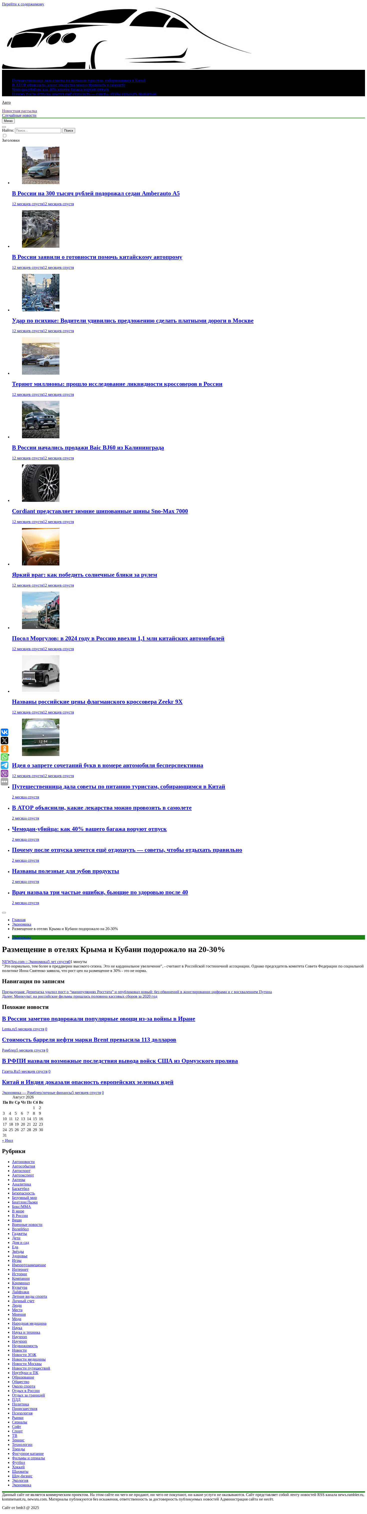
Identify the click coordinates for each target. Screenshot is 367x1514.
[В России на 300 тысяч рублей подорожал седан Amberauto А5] (40, 183)
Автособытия (23, 1166)
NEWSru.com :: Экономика (25, 962)
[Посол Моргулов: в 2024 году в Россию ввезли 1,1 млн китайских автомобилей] (40, 628)
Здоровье (19, 1256)
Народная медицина (29, 1323)
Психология (22, 1413)
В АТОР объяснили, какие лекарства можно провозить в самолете (68, 85)
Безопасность (23, 1193)
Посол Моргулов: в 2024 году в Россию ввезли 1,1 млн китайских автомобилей (118, 638)
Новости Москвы (27, 1364)
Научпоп (19, 1337)
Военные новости (27, 1224)
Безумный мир (24, 1197)
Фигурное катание (28, 1453)
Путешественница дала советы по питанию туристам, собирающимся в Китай (79, 80)
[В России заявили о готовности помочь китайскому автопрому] (40, 246)
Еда (15, 1247)
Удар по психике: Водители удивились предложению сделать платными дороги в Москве (133, 320)
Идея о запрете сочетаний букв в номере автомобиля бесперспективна (107, 765)
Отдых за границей (28, 1395)
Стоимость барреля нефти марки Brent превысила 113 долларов (89, 1039)
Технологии (22, 1444)
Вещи (17, 1220)
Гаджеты (19, 1233)
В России (20, 1215)
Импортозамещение (29, 1265)
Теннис (18, 1440)
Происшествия (24, 1408)
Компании (21, 1278)
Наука (17, 1328)
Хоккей (18, 1467)
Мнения (19, 1314)
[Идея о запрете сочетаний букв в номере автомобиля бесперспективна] (40, 755)
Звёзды (18, 1251)
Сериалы (19, 1422)
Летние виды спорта (29, 1296)
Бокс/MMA (21, 1206)
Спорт (17, 1431)
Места (17, 1310)
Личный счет (23, 1301)
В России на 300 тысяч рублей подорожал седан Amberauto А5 (96, 193)
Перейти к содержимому (23, 4)
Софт (16, 1426)
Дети (16, 1238)
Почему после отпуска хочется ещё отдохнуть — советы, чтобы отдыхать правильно (84, 94)
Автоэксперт (23, 1175)
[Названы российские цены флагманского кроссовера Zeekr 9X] (40, 691)
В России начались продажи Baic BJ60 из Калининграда (88, 447)
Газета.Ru (10, 1071)
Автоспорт (21, 1171)
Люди (17, 1305)
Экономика (21, 937)
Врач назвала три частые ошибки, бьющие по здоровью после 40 (100, 892)
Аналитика (21, 1184)
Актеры (18, 1180)
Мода (16, 1319)
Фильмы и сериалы (28, 1458)
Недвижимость (25, 1346)
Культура (19, 1287)
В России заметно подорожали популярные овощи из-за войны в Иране (98, 1018)
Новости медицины (29, 1359)
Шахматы (20, 1471)
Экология (20, 1480)
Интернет (20, 1269)
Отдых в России (26, 1391)
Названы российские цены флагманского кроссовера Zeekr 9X (97, 701)
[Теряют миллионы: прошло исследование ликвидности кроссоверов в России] (40, 373)
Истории (19, 1274)
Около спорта (23, 1386)
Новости (19, 1350)
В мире (18, 1211)
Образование (23, 1377)
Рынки (17, 1417)
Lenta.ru (8, 1029)
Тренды (18, 1449)
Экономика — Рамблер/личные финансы (37, 1092)
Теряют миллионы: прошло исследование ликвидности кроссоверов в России (117, 384)
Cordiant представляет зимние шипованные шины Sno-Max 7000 (100, 511)
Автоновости (23, 1162)
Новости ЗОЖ (24, 1355)
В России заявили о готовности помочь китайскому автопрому (97, 257)
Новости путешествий (31, 1368)
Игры (16, 1260)
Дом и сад (20, 1242)
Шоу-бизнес (22, 1476)
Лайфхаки (20, 1292)
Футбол (18, 1462)
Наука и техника (26, 1332)
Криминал (21, 1283)
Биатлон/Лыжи (25, 1202)
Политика (20, 1404)
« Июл (7, 1140)
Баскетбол (20, 1189)
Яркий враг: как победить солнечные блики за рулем (84, 574)
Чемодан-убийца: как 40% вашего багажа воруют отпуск (60, 89)
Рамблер (9, 1050)
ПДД (16, 1400)
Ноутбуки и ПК (25, 1373)
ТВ (14, 1435)
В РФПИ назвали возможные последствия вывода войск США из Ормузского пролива (120, 1061)
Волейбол (20, 1229)
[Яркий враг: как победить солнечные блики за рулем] (40, 564)
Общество (20, 1382)
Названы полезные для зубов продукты (65, 871)
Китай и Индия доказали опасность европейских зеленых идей (88, 1082)
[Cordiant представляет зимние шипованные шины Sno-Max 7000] (40, 500)
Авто (6, 102)
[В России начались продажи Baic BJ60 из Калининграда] (40, 437)
